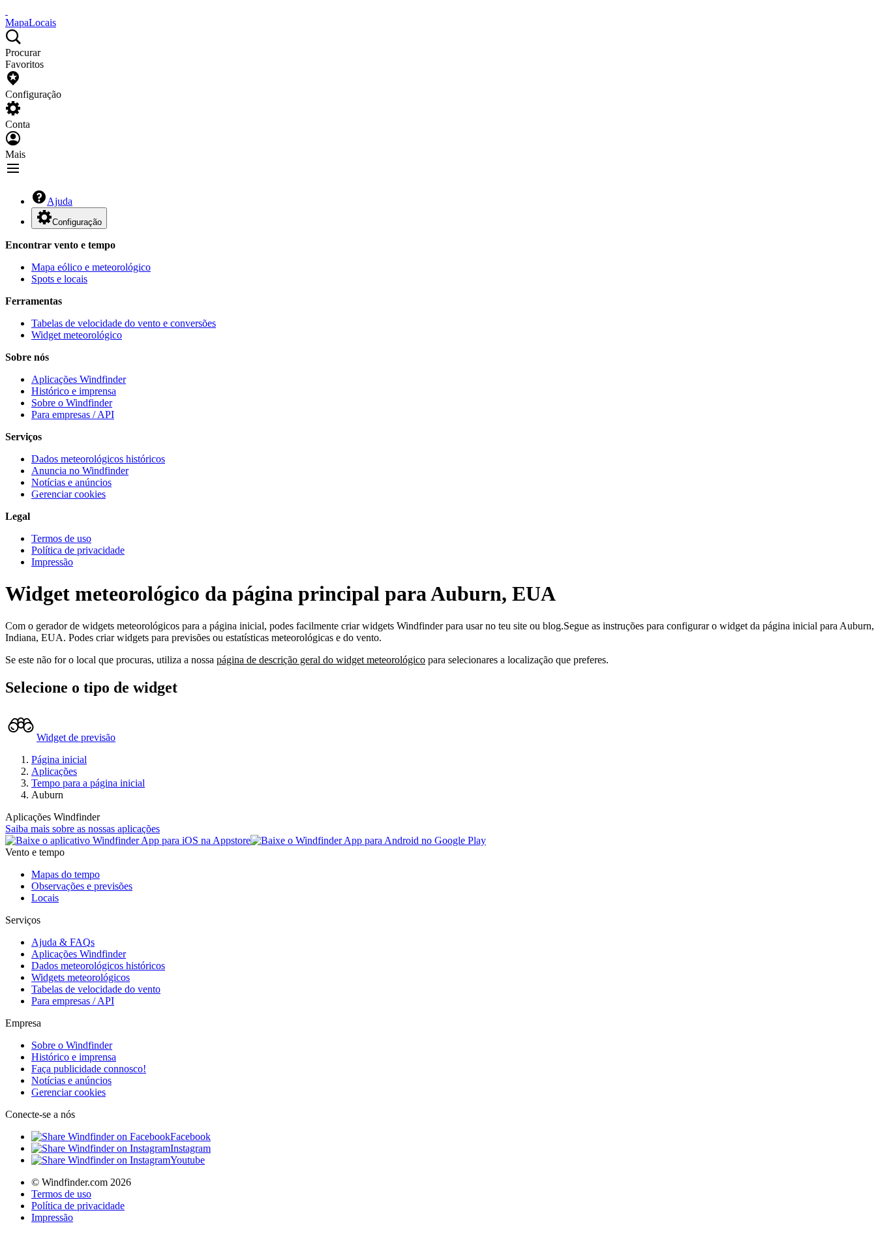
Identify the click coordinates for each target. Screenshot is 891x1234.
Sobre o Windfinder (71, 402)
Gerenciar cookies (68, 494)
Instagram (190, 1148)
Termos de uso (61, 538)
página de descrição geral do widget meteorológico (321, 659)
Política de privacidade (78, 550)
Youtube (187, 1160)
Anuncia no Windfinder (79, 470)
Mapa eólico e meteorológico (91, 267)
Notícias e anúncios (71, 482)
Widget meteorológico (76, 334)
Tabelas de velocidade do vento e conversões (123, 323)
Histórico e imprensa (73, 391)
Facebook (190, 1136)
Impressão (52, 561)
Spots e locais (59, 278)
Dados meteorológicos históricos (98, 458)
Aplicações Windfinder (78, 379)
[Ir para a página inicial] (6, 10)
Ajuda (59, 201)
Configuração (77, 222)
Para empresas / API (72, 414)
